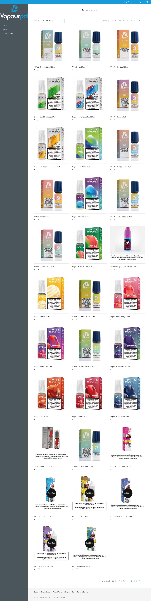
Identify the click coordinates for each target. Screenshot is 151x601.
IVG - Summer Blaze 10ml (120, 466)
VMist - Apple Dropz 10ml (44, 267)
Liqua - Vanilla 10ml (42, 316)
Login (126, 2)
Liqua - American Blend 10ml (83, 117)
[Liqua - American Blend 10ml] (89, 93)
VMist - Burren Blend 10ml (44, 67)
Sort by (37, 21)
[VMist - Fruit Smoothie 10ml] (127, 193)
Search (36, 592)
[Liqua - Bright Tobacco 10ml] (51, 93)
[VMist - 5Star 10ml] (51, 193)
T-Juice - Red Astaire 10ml (44, 466)
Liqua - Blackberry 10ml (119, 416)
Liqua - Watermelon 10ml (82, 267)
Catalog (6, 29)
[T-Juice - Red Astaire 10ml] (51, 443)
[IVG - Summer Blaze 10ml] (127, 443)
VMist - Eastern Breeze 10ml (83, 316)
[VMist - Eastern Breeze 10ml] (89, 293)
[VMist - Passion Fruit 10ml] (89, 443)
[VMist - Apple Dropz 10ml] (51, 243)
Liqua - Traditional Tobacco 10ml (47, 167)
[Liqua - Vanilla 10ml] (51, 293)
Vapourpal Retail (45, 597)
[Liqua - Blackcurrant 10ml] (127, 343)
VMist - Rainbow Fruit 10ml (121, 167)
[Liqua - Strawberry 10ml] (127, 293)
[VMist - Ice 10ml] (89, 43)
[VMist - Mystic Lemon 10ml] (89, 343)
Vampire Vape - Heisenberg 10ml (123, 267)
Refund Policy (57, 592)
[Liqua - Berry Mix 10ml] (51, 343)
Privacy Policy (45, 592)
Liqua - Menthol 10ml (80, 217)
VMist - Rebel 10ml (118, 117)
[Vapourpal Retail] (14, 12)
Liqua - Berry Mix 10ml (43, 366)
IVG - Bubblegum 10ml (43, 516)
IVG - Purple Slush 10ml (43, 566)
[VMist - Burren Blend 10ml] (51, 43)
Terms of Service (82, 592)
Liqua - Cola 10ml (41, 416)
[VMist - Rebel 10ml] (127, 93)
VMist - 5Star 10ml (41, 217)
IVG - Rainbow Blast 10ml (82, 566)
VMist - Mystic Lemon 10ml (83, 366)
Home (5, 25)
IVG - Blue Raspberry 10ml (121, 516)
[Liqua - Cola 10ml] (51, 393)
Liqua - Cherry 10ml (80, 416)
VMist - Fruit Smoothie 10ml (121, 217)
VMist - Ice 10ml (78, 67)
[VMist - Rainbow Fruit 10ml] (127, 143)
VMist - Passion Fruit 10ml (82, 466)
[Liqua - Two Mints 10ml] (89, 143)
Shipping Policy (69, 592)
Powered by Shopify (58, 597)
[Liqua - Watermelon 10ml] (89, 243)
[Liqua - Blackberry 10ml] (127, 393)
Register (131, 2)
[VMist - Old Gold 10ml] (127, 43)
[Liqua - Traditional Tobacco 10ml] (51, 143)
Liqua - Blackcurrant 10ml (120, 366)
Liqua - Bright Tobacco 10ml (45, 117)
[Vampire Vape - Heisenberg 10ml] (127, 243)
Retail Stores (8, 33)
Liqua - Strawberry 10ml (120, 316)
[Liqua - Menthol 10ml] (89, 193)
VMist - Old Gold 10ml (119, 67)
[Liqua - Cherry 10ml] (89, 393)
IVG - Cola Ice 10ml (80, 516)
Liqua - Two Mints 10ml (81, 167)
